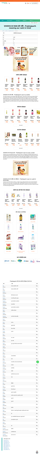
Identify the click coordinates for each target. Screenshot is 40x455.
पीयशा (4, 337)
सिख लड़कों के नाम (6, 448)
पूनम (3, 407)
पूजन (3, 386)
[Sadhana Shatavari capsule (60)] (26, 135)
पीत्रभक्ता (4, 316)
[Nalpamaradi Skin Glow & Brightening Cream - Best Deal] (7, 135)
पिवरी (3, 325)
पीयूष (3, 340)
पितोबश (4, 313)
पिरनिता (4, 291)
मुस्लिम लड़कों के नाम (7, 444)
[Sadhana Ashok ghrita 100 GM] (7, 80)
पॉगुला (4, 355)
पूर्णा (3, 425)
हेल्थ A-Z (31, 20)
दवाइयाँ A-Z (24, 20)
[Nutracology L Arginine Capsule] (26, 112)
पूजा (3, 383)
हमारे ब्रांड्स (18, 20)
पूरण (3, 416)
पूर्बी (3, 419)
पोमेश (3, 364)
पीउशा (4, 319)
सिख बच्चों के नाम (6, 447)
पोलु (3, 358)
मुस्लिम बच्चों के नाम (6, 443)
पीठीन (4, 310)
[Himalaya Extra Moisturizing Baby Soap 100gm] (7, 195)
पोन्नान (4, 370)
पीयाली (4, 331)
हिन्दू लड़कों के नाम (6, 441)
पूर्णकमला (4, 431)
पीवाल (4, 322)
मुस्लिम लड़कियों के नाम (7, 446)
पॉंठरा (3, 380)
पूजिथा (4, 401)
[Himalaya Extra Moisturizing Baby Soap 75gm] (36, 195)
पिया (3, 328)
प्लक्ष (3, 349)
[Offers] (25, 3)
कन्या (14, 44)
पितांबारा (4, 307)
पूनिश (3, 410)
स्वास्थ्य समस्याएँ (9, 20)
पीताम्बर (4, 298)
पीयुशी (4, 346)
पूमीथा (4, 404)
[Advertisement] (20, 12)
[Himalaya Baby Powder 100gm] (24, 195)
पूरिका (4, 422)
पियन (3, 334)
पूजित (3, 398)
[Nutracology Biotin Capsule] (32, 112)
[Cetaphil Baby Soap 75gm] (18, 195)
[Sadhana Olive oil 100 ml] (7, 112)
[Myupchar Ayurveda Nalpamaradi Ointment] (13, 135)
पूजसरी (4, 389)
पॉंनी (3, 374)
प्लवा (3, 352)
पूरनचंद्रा (4, 428)
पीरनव (4, 295)
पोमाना (4, 361)
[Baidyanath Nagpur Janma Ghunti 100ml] (31, 80)
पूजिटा (4, 395)
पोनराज (4, 377)
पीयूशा (4, 343)
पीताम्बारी (4, 304)
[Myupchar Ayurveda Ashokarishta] (20, 135)
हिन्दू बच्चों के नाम (6, 440)
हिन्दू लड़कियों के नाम (7, 442)
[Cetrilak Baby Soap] (13, 195)
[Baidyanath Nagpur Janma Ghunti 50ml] (18, 80)
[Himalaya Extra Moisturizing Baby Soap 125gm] (30, 195)
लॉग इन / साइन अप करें (34, 22)
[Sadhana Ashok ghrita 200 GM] (32, 135)
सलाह (2, 20)
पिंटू (3, 285)
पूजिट (3, 392)
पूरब (3, 413)
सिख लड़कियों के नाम (7, 449)
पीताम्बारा (4, 301)
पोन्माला (4, 367)
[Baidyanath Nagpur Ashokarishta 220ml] (25, 80)
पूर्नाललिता (4, 434)
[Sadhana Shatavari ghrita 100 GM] (12, 80)
